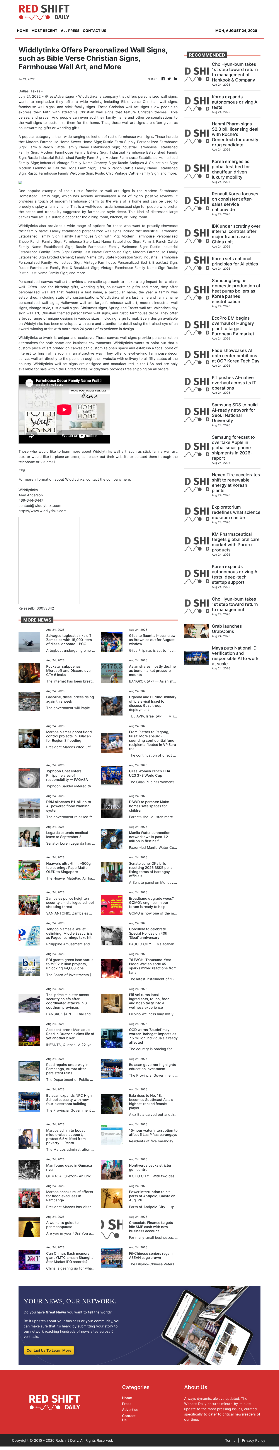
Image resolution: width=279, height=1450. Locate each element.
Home (127, 1398)
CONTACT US (94, 30)
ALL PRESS (70, 30)
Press (126, 1403)
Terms (230, 1440)
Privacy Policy (253, 1440)
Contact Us (129, 1418)
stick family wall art (160, 451)
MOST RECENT (44, 30)
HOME (22, 30)
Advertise (130, 1409)
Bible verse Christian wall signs (149, 101)
